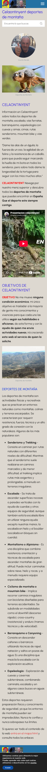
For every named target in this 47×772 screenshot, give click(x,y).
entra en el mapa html (24, 733)
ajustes (33, 763)
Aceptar (8, 768)
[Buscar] (40, 22)
